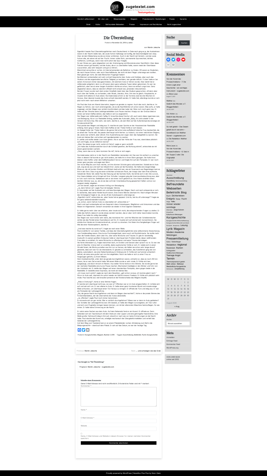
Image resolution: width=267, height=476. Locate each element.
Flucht (144, 335)
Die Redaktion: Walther (178, 139)
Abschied (169, 175)
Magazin (134, 19)
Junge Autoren (178, 210)
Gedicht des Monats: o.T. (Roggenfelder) (176, 105)
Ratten (168, 242)
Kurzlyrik (169, 225)
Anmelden (170, 337)
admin (130, 43)
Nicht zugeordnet (174, 24)
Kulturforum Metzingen (174, 214)
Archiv (169, 319)
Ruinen (179, 248)
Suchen (184, 43)
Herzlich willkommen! (85, 19)
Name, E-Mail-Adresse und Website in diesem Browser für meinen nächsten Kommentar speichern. (116, 437)
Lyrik (169, 228)
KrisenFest (169, 212)
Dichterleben (178, 195)
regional (182, 244)
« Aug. (177, 306)
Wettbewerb (169, 269)
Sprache (183, 19)
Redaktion (171, 245)
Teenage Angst (173, 255)
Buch (168, 196)
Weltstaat (180, 264)
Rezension (170, 248)
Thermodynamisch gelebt (175, 262)
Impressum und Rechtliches (151, 24)
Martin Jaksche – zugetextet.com (101, 367)
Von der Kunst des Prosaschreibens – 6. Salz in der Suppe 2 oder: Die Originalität (177, 153)
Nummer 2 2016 (109, 335)
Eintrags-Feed (171, 341)
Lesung (184, 225)
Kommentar (86, 386)
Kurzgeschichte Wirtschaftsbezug (177, 220)
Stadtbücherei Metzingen (174, 253)
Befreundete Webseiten (115, 24)
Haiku (173, 202)
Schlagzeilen (170, 250)
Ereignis (170, 198)
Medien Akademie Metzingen (175, 233)
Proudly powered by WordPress (119, 473)
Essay (178, 199)
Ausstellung (170, 181)
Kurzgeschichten (90, 335)
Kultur (98, 24)
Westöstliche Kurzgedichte (176, 266)
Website (84, 426)
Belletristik (137, 335)
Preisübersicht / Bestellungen (154, 19)
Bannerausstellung (181, 181)
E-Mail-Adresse (87, 418)
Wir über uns (103, 19)
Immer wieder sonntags (173, 205)
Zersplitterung (179, 269)
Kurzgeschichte (152, 335)
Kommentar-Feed (173, 344)
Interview (169, 210)
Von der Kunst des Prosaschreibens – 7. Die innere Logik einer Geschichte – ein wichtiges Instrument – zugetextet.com (177, 85)
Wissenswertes (119, 19)
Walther (169, 101)
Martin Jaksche (154, 47)
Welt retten (171, 264)
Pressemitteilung (177, 238)
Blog (183, 192)
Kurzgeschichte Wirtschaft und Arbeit (177, 223)
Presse (132, 24)
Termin (170, 258)
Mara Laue (173, 94)
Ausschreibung (128, 335)
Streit (88, 24)
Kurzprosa (176, 225)
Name (84, 410)
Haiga (168, 201)
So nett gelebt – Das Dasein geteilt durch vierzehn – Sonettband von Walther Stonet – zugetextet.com (177, 131)
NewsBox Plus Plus (141, 473)
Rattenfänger (176, 242)
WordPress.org (172, 348)
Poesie (172, 19)
